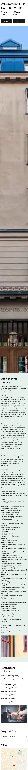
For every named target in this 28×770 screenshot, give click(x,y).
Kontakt (19, 21)
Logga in (6, 21)
